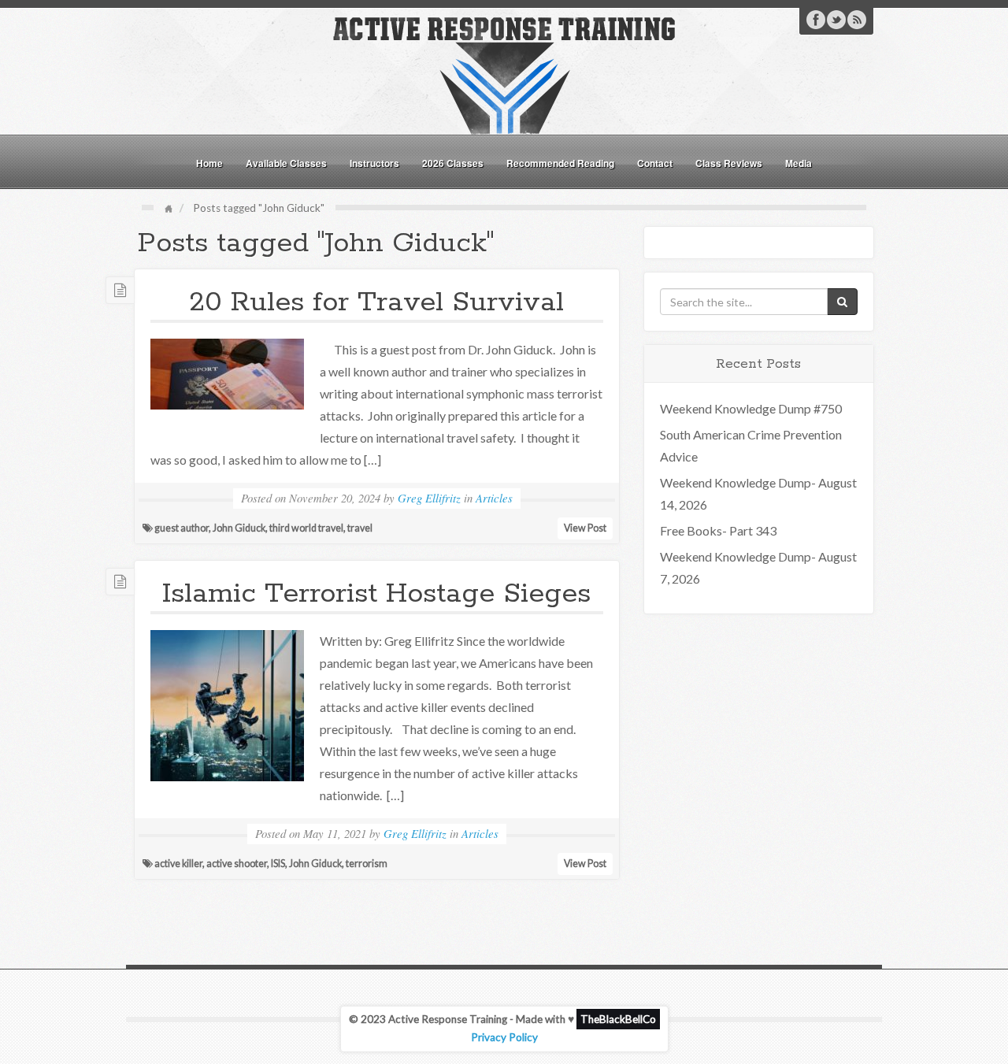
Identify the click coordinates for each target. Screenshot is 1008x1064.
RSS (856, 19)
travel (359, 528)
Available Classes (286, 163)
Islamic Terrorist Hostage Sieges (376, 594)
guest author (181, 528)
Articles (494, 498)
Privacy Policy (504, 1037)
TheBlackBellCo (618, 1019)
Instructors (374, 163)
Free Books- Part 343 (718, 530)
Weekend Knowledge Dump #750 (751, 408)
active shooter (236, 863)
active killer (178, 863)
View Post (585, 528)
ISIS (278, 863)
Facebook (815, 19)
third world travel (306, 528)
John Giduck (239, 528)
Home (209, 163)
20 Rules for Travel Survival (376, 302)
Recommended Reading (560, 163)
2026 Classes (453, 163)
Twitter (836, 19)
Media (798, 163)
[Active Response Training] (504, 73)
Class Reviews (728, 163)
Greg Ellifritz (429, 498)
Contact (655, 163)
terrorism (366, 863)
